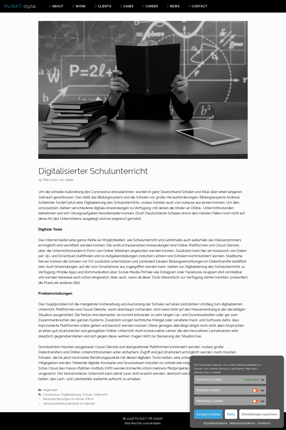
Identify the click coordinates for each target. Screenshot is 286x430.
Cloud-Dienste (227, 245)
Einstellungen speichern (259, 414)
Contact (199, 6)
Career (152, 6)
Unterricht (100, 394)
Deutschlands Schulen (162, 213)
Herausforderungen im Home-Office (68, 399)
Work (81, 6)
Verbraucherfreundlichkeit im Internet (69, 403)
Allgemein (50, 390)
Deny (231, 414)
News (174, 6)
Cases (128, 6)
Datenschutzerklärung (242, 422)
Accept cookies (208, 414)
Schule (87, 394)
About (57, 6)
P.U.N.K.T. (20, 6)
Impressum (264, 422)
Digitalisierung (71, 394)
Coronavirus (51, 394)
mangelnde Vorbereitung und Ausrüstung (112, 304)
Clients (104, 6)
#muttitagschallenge (215, 422)
